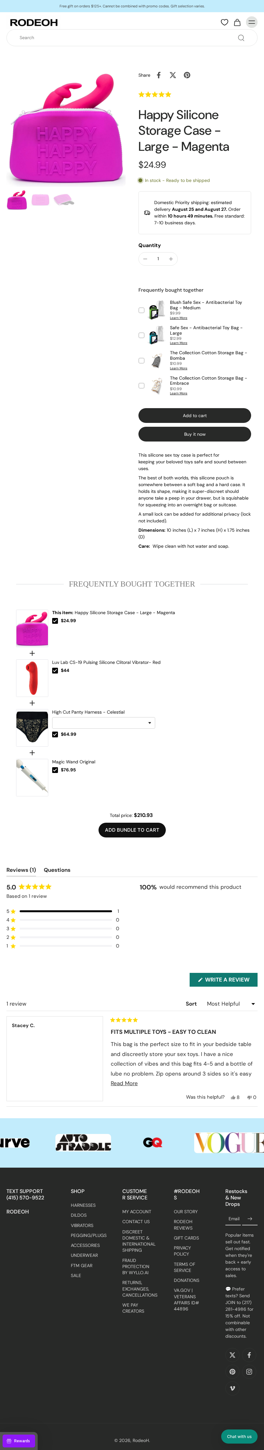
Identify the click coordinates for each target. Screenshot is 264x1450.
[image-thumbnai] (16, 199)
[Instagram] (249, 1372)
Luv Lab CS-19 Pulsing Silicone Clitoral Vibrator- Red (106, 662)
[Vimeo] (232, 1388)
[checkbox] (55, 621)
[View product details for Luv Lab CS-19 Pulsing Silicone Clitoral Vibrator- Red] (32, 678)
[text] (132, 584)
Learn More (178, 318)
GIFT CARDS (186, 1238)
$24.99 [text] (68, 620)
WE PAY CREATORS (133, 1308)
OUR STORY (186, 1211)
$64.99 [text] (68, 734)
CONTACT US (136, 1221)
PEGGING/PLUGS (87, 1235)
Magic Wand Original (73, 762)
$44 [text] (65, 670)
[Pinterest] (232, 1372)
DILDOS (79, 1215)
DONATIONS (186, 1280)
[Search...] (241, 37)
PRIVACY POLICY (182, 1251)
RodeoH (141, 1440)
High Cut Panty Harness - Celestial (88, 712)
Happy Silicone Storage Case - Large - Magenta (113, 612)
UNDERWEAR (84, 1255)
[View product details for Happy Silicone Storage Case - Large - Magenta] (32, 628)
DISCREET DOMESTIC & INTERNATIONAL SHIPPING (138, 1241)
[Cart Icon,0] (237, 22)
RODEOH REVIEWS (183, 1225)
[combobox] (134, 38)
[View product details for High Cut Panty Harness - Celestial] (32, 728)
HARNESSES (83, 1205)
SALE (76, 1275)
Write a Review (231, 981)
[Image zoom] (66, 127)
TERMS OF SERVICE (184, 1267)
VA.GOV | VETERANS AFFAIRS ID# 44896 (186, 1299)
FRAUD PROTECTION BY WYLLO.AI (135, 1266)
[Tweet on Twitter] (173, 75)
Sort (192, 1003)
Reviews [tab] (21, 871)
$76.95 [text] (68, 770)
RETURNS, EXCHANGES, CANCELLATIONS (138, 1289)
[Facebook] (249, 1355)
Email (234, 1219)
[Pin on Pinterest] (187, 75)
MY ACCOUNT (136, 1211)
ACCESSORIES (85, 1245)
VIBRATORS (82, 1225)
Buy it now (195, 434)
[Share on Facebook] (159, 75)
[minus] (145, 259)
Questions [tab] (57, 871)
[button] (166, 94)
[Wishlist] (224, 22)
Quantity (149, 245)
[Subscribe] (250, 1219)
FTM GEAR (81, 1265)
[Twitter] (232, 1355)
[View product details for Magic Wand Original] (32, 777)
